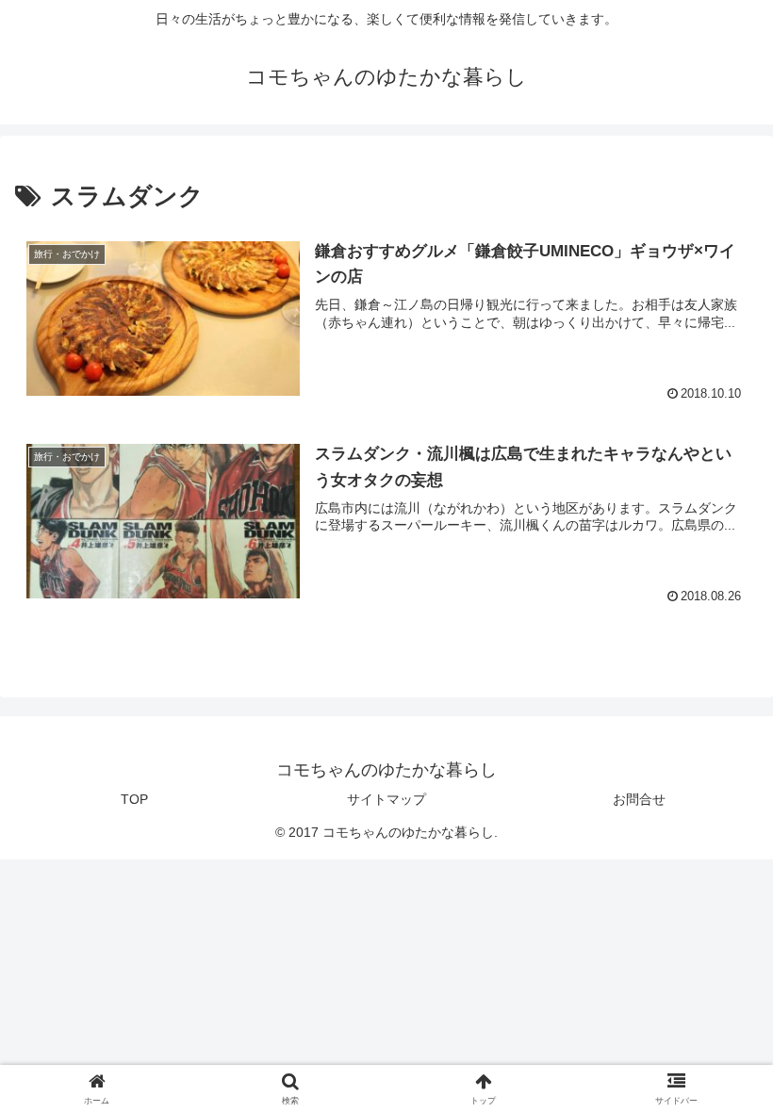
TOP (134, 799)
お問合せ (639, 799)
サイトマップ (386, 799)
